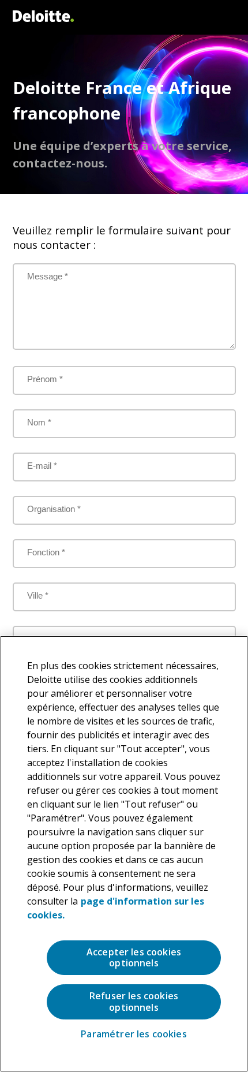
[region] (124, 854)
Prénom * (45, 379)
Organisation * (54, 509)
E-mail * (42, 465)
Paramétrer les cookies (134, 1034)
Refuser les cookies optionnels (133, 1001)
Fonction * (46, 552)
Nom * (39, 422)
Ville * (37, 595)
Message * (47, 276)
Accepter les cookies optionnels (134, 957)
